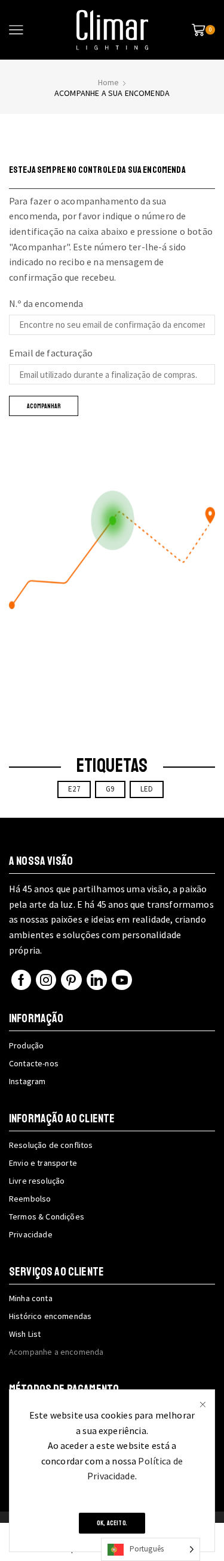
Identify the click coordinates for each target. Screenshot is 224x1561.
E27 (73, 789)
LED (146, 789)
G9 (110, 789)
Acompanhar (44, 406)
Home (108, 82)
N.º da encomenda (46, 303)
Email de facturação (51, 353)
